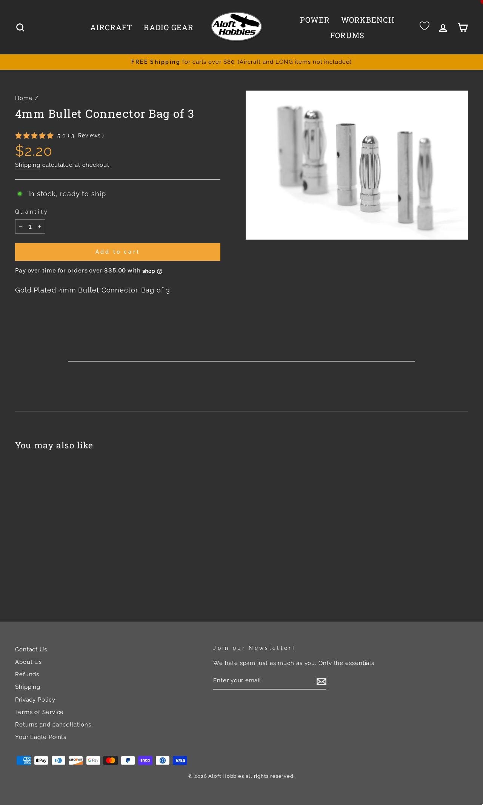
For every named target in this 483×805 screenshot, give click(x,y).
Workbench (367, 20)
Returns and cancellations (53, 724)
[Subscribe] (321, 681)
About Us (28, 662)
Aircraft (111, 27)
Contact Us (31, 649)
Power (315, 20)
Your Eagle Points (40, 737)
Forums (347, 35)
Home (24, 98)
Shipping (27, 165)
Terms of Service (39, 712)
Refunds (27, 674)
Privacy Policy (35, 699)
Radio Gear (169, 27)
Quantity (32, 211)
